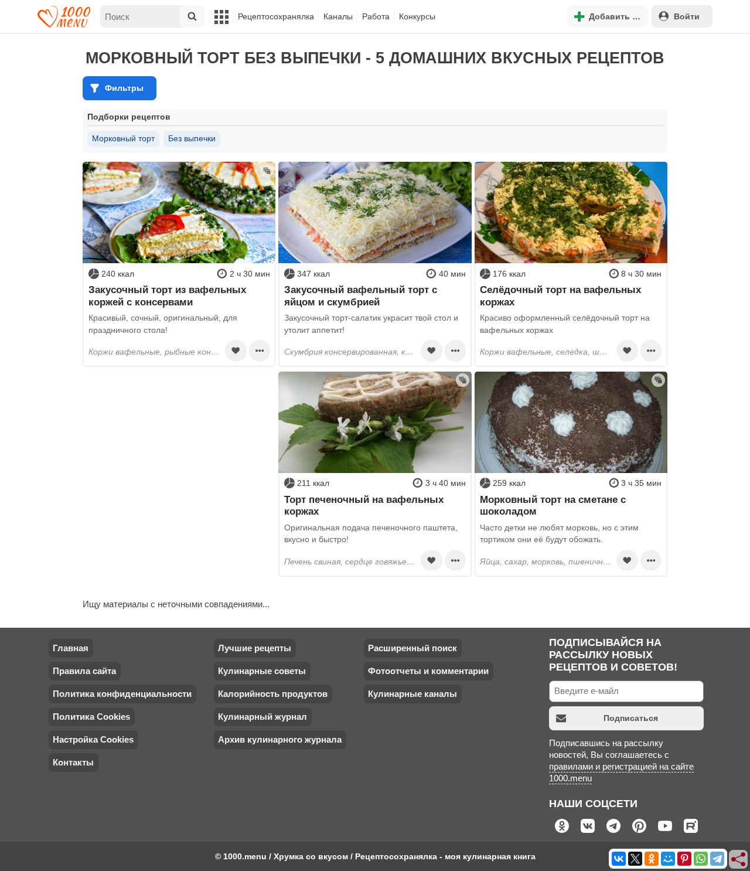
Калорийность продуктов (273, 694)
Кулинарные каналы (412, 694)
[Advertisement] (179, 445)
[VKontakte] (619, 859)
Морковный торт (123, 138)
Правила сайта (84, 671)
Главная (70, 648)
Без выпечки (192, 138)
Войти (687, 16)
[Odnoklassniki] (652, 859)
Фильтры (124, 88)
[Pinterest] (684, 859)
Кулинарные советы (262, 671)
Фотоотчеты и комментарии (428, 671)
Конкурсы (417, 16)
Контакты (73, 762)
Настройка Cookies (93, 739)
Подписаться (631, 718)
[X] (635, 859)
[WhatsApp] (701, 859)
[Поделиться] (738, 859)
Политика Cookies (91, 717)
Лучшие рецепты (254, 648)
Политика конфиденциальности (122, 694)
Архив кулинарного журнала (280, 739)
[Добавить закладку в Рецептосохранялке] (235, 350)
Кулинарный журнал (262, 717)
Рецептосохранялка (276, 16)
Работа (376, 16)
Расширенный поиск (412, 648)
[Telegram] (717, 859)
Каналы (338, 16)
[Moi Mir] (668, 859)
